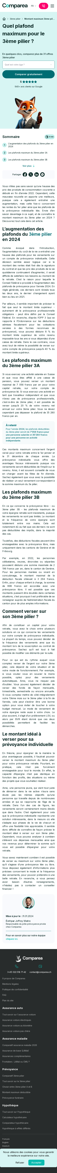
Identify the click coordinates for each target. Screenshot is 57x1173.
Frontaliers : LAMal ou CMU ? (16, 1061)
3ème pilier (40, 234)
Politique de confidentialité (15, 989)
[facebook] (25, 174)
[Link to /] (4, 19)
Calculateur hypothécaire (14, 1117)
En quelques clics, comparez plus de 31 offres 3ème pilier (27, 56)
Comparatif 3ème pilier (13, 1076)
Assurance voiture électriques (16, 1020)
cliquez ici (11, 938)
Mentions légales (10, 984)
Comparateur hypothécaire (15, 1123)
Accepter (36, 1162)
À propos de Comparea (13, 978)
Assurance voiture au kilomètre (17, 1025)
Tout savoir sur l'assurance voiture (19, 1014)
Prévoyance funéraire (13, 1098)
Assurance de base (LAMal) (15, 1050)
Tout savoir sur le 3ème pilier (16, 1081)
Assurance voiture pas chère (16, 1031)
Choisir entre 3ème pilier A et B (17, 1087)
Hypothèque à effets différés (16, 1128)
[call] (43, 6)
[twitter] (30, 174)
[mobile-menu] (52, 6)
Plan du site (7, 1000)
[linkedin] (36, 174)
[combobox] (34, 6)
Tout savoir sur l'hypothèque (16, 1112)
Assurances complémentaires (16, 1056)
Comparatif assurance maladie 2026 (19, 1045)
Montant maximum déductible (16, 1092)
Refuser (19, 1162)
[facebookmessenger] (42, 174)
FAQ (4, 995)
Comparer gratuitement (28, 74)
